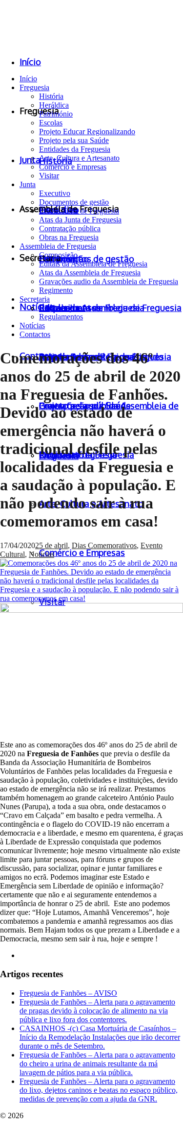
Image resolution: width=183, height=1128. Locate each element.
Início (28, 78)
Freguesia (34, 87)
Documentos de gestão (74, 202)
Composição (58, 255)
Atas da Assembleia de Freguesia (90, 272)
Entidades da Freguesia (74, 149)
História (51, 96)
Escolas (50, 123)
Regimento (56, 290)
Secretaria (35, 299)
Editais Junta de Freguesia (79, 211)
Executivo (54, 193)
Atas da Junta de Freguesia (80, 220)
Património (56, 114)
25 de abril (51, 545)
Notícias (32, 325)
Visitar (49, 175)
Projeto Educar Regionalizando (87, 131)
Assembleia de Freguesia (58, 246)
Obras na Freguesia (69, 237)
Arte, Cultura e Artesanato (79, 158)
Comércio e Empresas (72, 167)
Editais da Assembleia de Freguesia (93, 264)
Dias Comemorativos (104, 545)
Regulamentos (61, 316)
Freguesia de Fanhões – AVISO (68, 993)
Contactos (35, 334)
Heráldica (54, 105)
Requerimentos (62, 308)
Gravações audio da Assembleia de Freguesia (108, 281)
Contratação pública (70, 228)
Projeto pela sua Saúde (74, 140)
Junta (28, 184)
